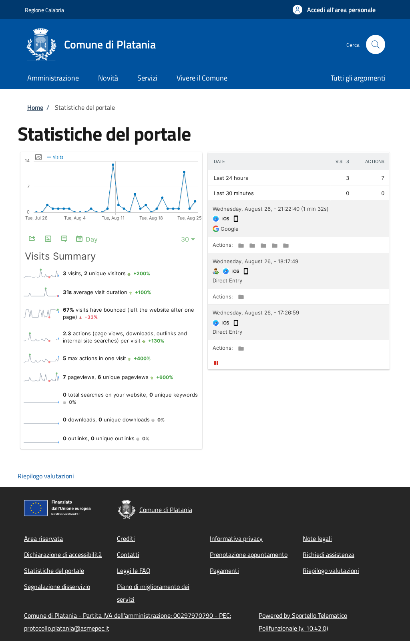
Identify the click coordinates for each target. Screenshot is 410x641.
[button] (334, 9)
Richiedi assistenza (328, 554)
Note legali (317, 538)
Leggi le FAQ (134, 570)
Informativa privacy (236, 538)
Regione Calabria (44, 10)
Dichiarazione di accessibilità (63, 554)
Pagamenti (224, 570)
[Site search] (375, 44)
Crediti (126, 538)
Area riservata (43, 538)
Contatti (128, 554)
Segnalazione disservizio (57, 586)
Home (35, 107)
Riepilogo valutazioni (46, 476)
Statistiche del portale (54, 570)
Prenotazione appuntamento (248, 554)
